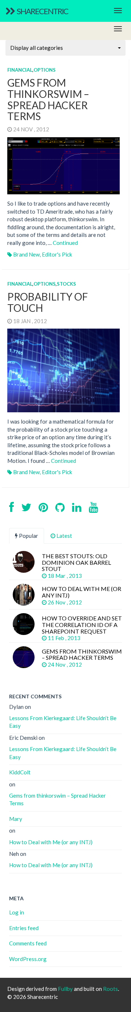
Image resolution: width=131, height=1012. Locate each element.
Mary (15, 818)
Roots (110, 988)
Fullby (65, 988)
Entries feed (24, 928)
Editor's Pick (57, 254)
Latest (63, 535)
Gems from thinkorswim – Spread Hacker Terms (48, 99)
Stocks (66, 284)
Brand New (26, 254)
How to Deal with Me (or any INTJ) (50, 842)
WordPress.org (28, 959)
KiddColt (20, 772)
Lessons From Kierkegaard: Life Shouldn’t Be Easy (62, 722)
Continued (65, 242)
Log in (16, 912)
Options (44, 70)
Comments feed (28, 943)
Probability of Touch (47, 302)
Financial (19, 70)
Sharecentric (42, 11)
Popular (28, 535)
